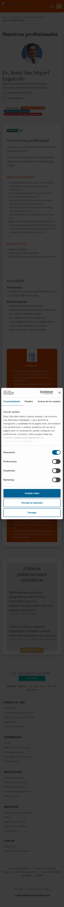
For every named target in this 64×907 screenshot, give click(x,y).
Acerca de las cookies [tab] (49, 401)
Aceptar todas (32, 493)
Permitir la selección (32, 503)
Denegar (32, 512)
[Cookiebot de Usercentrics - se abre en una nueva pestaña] (40, 393)
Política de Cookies (22, 441)
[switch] (56, 461)
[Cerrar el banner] (59, 393)
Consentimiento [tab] (11, 401)
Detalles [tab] (29, 401)
